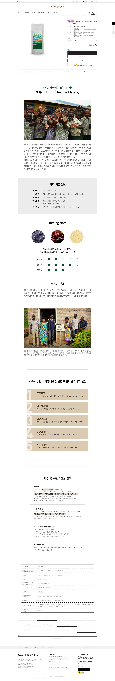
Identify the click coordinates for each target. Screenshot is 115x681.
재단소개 (19, 647)
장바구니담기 (82, 56)
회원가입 (77, 1)
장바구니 (82, 1)
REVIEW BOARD (67, 71)
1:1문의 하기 (83, 669)
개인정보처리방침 (34, 647)
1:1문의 (96, 1)
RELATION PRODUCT (47, 71)
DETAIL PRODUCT (27, 71)
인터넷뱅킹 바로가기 (52, 661)
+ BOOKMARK (21, 1)
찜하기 (82, 60)
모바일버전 (50, 647)
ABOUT (55, 12)
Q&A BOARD (86, 71)
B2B (48, 12)
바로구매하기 (82, 53)
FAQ (93, 669)
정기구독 (27, 12)
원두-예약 (69, 15)
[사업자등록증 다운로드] (32, 664)
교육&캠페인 (41, 12)
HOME (63, 15)
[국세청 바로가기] (28, 667)
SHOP (33, 12)
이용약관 (26, 647)
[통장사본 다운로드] (62, 656)
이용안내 (43, 647)
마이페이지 (91, 1)
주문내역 (86, 1)
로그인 (73, 1)
